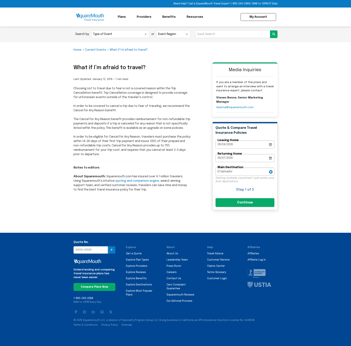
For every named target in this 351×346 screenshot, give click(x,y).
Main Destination (230, 167)
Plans (122, 16)
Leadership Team (177, 260)
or (152, 34)
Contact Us (174, 278)
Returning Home (230, 153)
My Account (258, 16)
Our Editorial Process (179, 301)
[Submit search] (274, 34)
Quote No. (81, 242)
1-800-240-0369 (240, 3)
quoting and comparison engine (137, 180)
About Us (172, 253)
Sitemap (127, 325)
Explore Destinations (139, 284)
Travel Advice (215, 253)
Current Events (95, 49)
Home (77, 49)
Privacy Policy (109, 325)
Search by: (82, 34)
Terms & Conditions (85, 325)
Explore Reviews (136, 272)
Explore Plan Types (137, 260)
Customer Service (218, 260)
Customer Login (217, 278)
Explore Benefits (136, 278)
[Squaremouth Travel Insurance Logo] (90, 17)
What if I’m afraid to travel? (129, 49)
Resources (195, 16)
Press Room (174, 266)
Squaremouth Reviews (180, 294)
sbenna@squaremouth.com (235, 107)
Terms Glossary (216, 272)
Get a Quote (134, 253)
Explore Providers (136, 266)
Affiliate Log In (257, 260)
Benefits (169, 16)
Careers (172, 272)
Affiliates (253, 253)
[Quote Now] (111, 250)
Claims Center (216, 266)
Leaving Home (228, 140)
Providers (144, 16)
